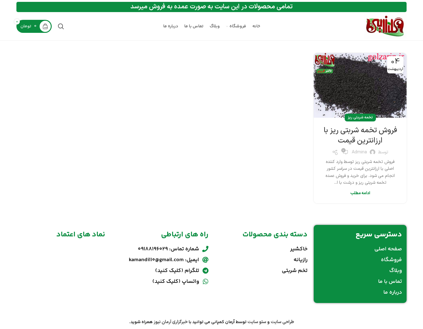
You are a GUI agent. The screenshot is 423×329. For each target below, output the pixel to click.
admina (359, 152)
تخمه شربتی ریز (360, 117)
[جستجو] (61, 26)
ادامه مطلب (360, 193)
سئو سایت (256, 322)
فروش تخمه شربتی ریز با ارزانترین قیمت (360, 136)
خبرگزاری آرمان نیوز (171, 322)
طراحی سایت (282, 322)
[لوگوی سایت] (385, 26)
